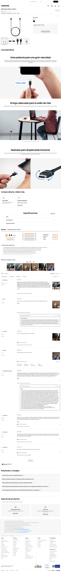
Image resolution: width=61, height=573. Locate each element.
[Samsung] (5, 6)
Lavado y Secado (15, 551)
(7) (36, 239)
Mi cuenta (39, 544)
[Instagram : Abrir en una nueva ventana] (56, 570)
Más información (20, 205)
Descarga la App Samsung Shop (5, 552)
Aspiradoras (14, 552)
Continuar (55, 1)
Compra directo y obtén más (4, 541)
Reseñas (6, 273)
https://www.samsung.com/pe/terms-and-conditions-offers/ (22, 529)
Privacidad (7, 570)
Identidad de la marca (52, 554)
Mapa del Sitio (13, 570)
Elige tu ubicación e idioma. (33, 1)
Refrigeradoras (15, 549)
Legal (9, 570)
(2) (36, 236)
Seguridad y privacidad (53, 541)
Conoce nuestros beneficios (4, 551)
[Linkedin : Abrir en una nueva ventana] (59, 570)
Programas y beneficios (4, 555)
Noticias (51, 558)
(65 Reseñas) (14, 235)
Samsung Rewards (40, 541)
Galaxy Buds (14, 544)
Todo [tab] (27, 261)
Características (3, 13)
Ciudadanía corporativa (53, 545)
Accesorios (14, 555)
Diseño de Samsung (52, 561)
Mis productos (39, 545)
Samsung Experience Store (4, 556)
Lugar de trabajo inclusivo (53, 544)
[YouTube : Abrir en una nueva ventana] (57, 570)
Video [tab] (33, 261)
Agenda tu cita (27, 548)
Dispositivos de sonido (16, 548)
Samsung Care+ (3, 545)
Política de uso (17, 570)
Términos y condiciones (4, 549)
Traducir (18, 303)
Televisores (14, 545)
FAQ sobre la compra (28, 544)
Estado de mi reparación (28, 549)
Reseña (14, 13)
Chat (26, 552)
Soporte (18, 13)
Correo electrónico (27, 555)
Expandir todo (52, 213)
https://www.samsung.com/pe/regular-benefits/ (26, 530)
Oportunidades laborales (53, 555)
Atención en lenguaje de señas (29, 556)
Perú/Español (2, 570)
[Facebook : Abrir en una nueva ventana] (52, 570)
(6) (36, 235)
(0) (36, 238)
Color (7, 216)
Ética (50, 559)
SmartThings (2, 544)
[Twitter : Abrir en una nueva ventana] (54, 570)
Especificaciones (9, 13)
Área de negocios (52, 552)
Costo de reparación (28, 551)
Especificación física (10, 223)
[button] (57, 15)
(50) (36, 233)
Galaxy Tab (14, 541)
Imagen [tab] (30, 261)
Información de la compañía (53, 551)
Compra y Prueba (3, 548)
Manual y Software (27, 541)
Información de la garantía (28, 545)
